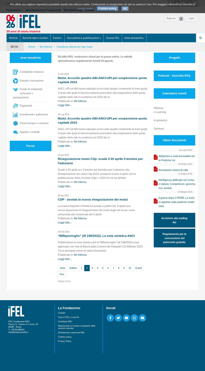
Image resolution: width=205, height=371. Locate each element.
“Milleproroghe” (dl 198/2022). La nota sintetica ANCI (96, 235)
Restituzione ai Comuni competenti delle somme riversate (76, 327)
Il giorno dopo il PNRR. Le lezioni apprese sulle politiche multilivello (176, 202)
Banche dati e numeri (35, 38)
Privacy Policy (64, 341)
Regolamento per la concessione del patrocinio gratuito (174, 238)
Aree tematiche (133, 38)
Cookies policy (65, 337)
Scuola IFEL (112, 38)
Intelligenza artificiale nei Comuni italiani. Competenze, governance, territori (177, 184)
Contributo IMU (65, 321)
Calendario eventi (174, 93)
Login (191, 18)
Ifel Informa (46, 46)
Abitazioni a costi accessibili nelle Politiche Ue (177, 158)
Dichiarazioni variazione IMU (71, 332)
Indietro (73, 268)
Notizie (13, 38)
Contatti (61, 313)
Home (31, 46)
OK (125, 8)
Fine (62, 274)
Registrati (171, 18)
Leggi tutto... (65, 105)
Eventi (56, 38)
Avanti (138, 268)
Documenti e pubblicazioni (83, 38)
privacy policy (86, 8)
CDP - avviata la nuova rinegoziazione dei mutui (93, 199)
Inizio (62, 268)
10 (130, 268)
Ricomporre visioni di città (173, 170)
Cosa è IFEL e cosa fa (68, 317)
